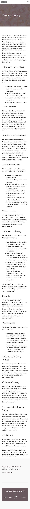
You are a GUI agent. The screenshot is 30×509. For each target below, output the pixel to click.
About (10, 497)
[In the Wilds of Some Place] (4, 2)
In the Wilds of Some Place (11, 466)
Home (6, 497)
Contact (23, 497)
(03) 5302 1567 (8, 472)
